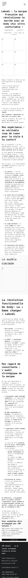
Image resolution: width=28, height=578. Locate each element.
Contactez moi (14, 539)
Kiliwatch (5, 518)
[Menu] (25, 4)
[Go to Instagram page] (17, 546)
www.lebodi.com (8, 516)
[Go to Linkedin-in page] (15, 546)
